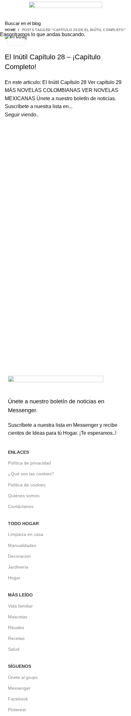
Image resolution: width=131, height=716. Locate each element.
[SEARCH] (122, 23)
